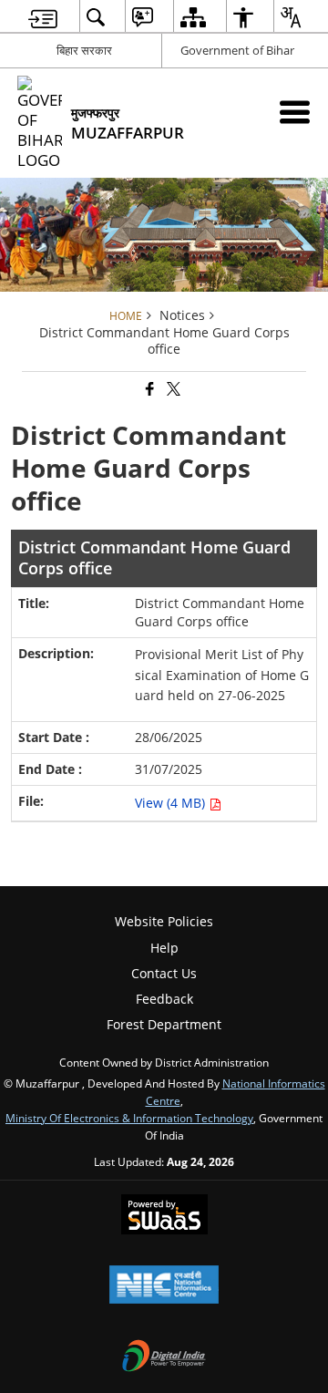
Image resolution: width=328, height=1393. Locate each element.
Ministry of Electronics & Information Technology (129, 1117)
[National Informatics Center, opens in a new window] (164, 1286)
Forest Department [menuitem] (164, 1024)
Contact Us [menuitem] (164, 973)
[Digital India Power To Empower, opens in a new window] (164, 1357)
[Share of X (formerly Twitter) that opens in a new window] (172, 390)
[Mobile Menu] (295, 112)
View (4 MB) (172, 802)
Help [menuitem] (164, 947)
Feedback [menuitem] (164, 998)
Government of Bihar (237, 50)
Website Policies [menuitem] (164, 921)
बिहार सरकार (84, 50)
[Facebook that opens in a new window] (148, 390)
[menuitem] (43, 17)
